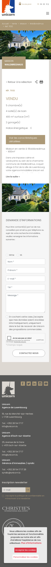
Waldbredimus (37, 23)
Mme (11, 254)
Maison (23, 23)
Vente (14, 23)
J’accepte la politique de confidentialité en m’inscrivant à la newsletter (24, 497)
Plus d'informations (31, 543)
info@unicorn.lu (10, 426)
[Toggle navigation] (47, 13)
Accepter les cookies (25, 550)
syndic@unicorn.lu (11, 472)
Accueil (5, 23)
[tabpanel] (25, 198)
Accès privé (26, 4)
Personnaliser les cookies (25, 557)
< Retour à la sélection (19, 82)
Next (47, 197)
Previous (3, 197)
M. (21, 254)
